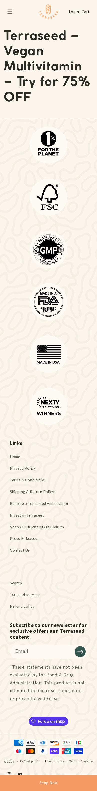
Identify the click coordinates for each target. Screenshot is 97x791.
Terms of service (25, 594)
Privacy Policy (23, 468)
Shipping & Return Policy (32, 491)
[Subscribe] (80, 651)
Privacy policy (54, 761)
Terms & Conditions (27, 480)
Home (15, 456)
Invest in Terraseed (27, 515)
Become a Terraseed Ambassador (39, 503)
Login (74, 11)
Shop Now (48, 783)
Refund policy (22, 606)
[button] (9, 11)
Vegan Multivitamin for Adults (37, 527)
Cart (86, 11)
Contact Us (20, 550)
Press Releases (23, 538)
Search (16, 583)
